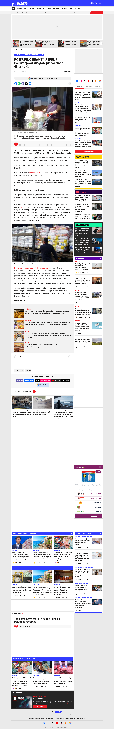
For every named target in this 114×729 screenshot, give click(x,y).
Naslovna (17, 50)
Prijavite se (40, 706)
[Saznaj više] (72, 692)
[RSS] (96, 81)
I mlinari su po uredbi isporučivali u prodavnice (31, 268)
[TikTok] (92, 81)
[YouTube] (88, 81)
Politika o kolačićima (53, 718)
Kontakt (37, 718)
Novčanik (24, 50)
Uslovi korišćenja (80, 718)
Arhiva (62, 718)
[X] (85, 81)
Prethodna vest (22, 357)
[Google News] (100, 81)
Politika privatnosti (70, 718)
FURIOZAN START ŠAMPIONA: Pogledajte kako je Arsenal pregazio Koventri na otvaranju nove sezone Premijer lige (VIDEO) (55, 12)
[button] (66, 71)
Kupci (23, 207)
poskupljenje (19, 370)
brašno (28, 370)
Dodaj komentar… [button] (25, 626)
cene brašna (33, 173)
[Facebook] (77, 81)
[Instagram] (81, 81)
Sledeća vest (64, 357)
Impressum (44, 718)
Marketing (31, 718)
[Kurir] (20, 3)
